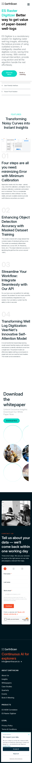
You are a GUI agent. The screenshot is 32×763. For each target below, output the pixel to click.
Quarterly (5, 690)
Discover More (9, 73)
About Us (5, 675)
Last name (7, 582)
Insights (5, 679)
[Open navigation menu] (28, 4)
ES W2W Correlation (9, 710)
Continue (9, 606)
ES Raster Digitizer (9, 713)
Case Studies (7, 687)
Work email (8, 590)
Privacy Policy (7, 726)
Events (4, 694)
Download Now (11, 421)
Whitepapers (7, 683)
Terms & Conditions (9, 729)
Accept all (16, 749)
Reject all (16, 753)
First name (7, 574)
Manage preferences (16, 758)
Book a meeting (23, 73)
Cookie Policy (6, 746)
